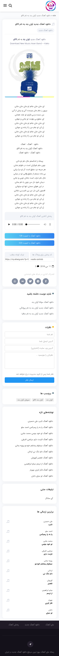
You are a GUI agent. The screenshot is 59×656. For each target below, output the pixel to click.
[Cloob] (23, 281)
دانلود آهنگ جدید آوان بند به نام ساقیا (37, 313)
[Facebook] (46, 281)
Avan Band (36, 43)
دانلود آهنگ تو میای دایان (42, 476)
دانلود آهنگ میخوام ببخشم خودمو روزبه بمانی (34, 445)
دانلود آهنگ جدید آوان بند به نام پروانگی (36, 308)
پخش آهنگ (13, 624)
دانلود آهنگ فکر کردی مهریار (41, 470)
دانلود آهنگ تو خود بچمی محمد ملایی (37, 433)
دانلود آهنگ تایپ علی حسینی (40, 421)
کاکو (15, 39)
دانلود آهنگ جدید (46, 30)
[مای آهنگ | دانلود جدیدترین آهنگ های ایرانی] (51, 5)
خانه (54, 15)
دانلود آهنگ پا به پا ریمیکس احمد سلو (37, 427)
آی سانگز (49, 498)
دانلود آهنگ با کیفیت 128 (29, 235)
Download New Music (20, 43)
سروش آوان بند (23, 399)
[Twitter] (30, 281)
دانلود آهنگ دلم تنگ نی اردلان (40, 451)
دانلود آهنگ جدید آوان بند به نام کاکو (33, 24)
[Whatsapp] (15, 281)
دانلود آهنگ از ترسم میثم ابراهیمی (38, 463)
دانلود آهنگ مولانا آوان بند (42, 302)
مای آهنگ (49, 624)
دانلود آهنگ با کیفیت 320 (29, 243)
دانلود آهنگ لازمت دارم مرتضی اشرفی (37, 439)
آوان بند (26, 39)
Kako (46, 43)
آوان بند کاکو (38, 399)
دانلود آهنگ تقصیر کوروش (42, 457)
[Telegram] (38, 281)
